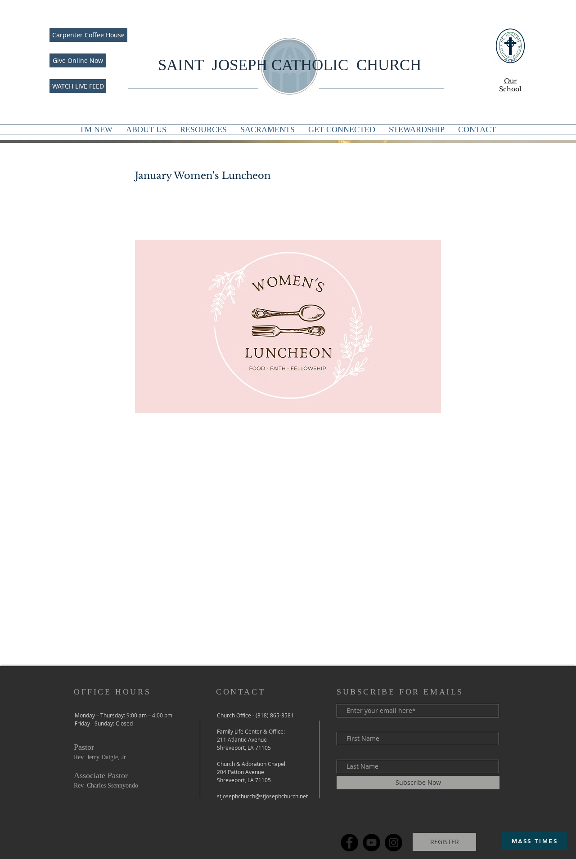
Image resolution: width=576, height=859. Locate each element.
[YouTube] (371, 842)
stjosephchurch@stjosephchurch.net (262, 796)
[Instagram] (393, 842)
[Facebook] (349, 842)
